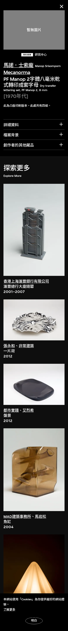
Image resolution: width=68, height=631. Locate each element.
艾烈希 (28, 410)
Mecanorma (16, 72)
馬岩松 (40, 516)
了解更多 (9, 609)
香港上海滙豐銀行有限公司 (26, 281)
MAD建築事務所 (17, 516)
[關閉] (61, 6)
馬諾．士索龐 (18, 65)
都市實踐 (11, 410)
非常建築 (26, 346)
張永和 (9, 346)
